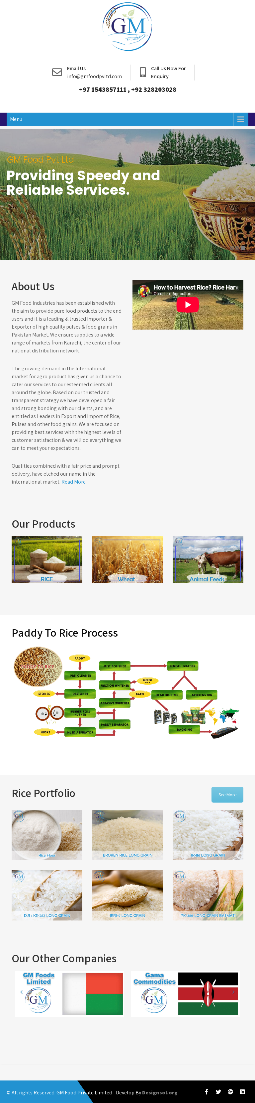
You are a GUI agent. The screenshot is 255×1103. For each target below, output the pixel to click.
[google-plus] (230, 1091)
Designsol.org (160, 1092)
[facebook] (207, 1091)
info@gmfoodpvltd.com (94, 76)
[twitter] (218, 1091)
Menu (16, 119)
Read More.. (74, 481)
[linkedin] (242, 1091)
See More (227, 795)
